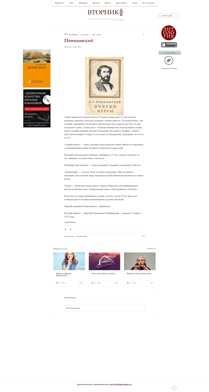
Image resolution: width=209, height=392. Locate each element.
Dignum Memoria (70, 222)
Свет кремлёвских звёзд (103, 274)
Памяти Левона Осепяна (139, 274)
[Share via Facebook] (65, 229)
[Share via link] (71, 229)
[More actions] (143, 34)
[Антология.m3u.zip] (169, 60)
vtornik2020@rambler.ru (120, 384)
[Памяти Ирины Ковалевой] (69, 261)
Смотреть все (151, 248)
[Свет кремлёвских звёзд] (104, 261)
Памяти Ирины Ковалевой (63, 275)
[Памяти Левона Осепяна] (140, 261)
